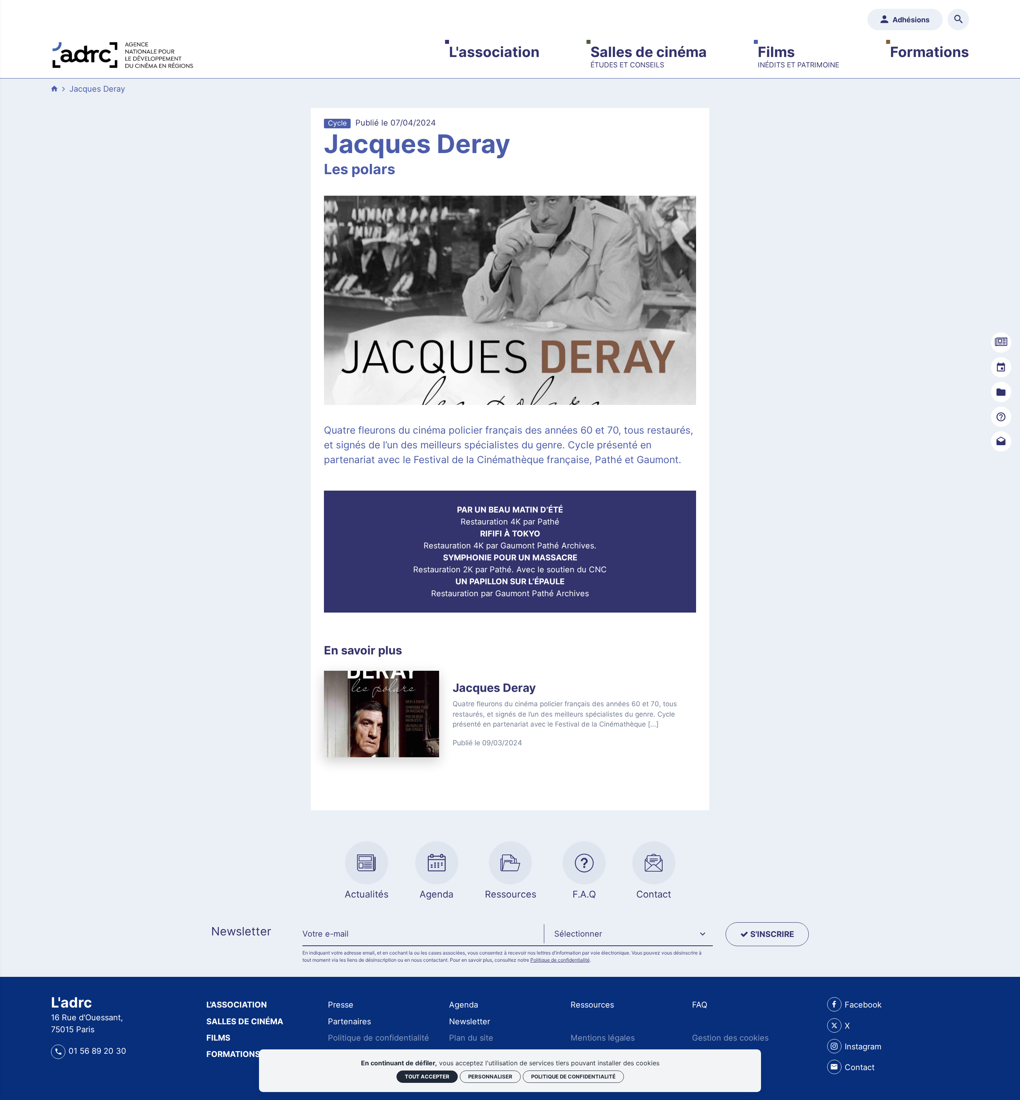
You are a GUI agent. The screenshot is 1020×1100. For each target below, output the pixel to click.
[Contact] (1001, 441)
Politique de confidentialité (560, 960)
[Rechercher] (958, 19)
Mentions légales (603, 1038)
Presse (340, 1005)
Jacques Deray (97, 89)
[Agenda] (1001, 367)
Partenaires (349, 1021)
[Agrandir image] (510, 300)
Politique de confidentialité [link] (573, 1076)
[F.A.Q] (1001, 417)
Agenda (463, 1005)
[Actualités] (1001, 342)
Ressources (592, 1005)
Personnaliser (490, 1076)
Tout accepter (427, 1076)
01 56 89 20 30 (97, 1051)
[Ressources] (1001, 392)
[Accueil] (122, 53)
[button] (628, 934)
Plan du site (471, 1038)
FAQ (699, 1005)
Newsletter (469, 1021)
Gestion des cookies (730, 1038)
